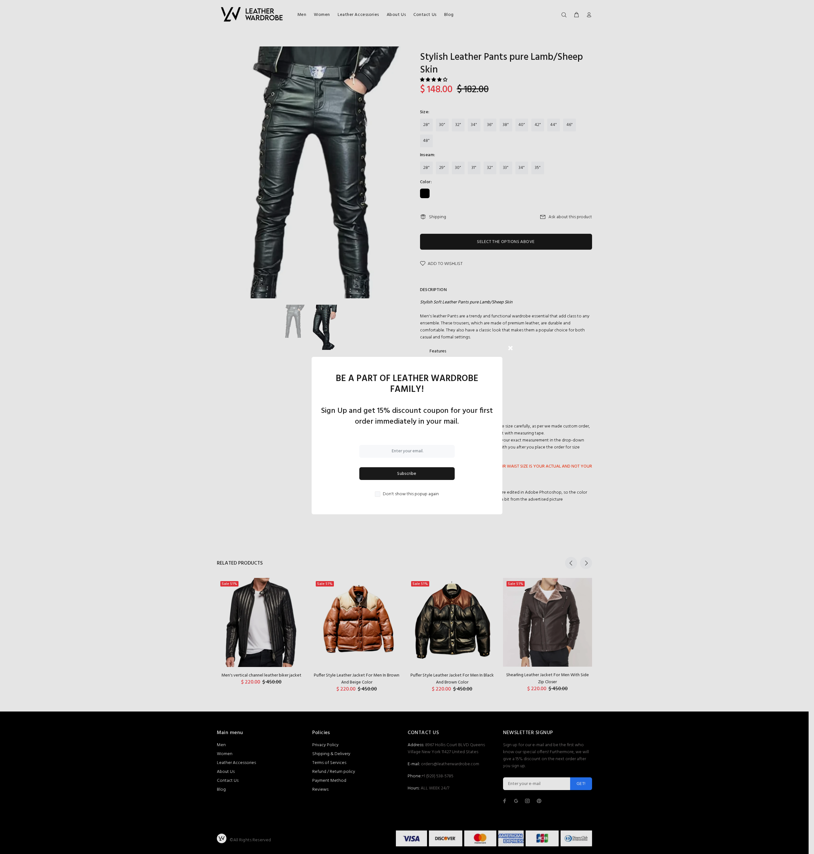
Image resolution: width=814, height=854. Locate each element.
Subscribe (407, 473)
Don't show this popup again (411, 494)
